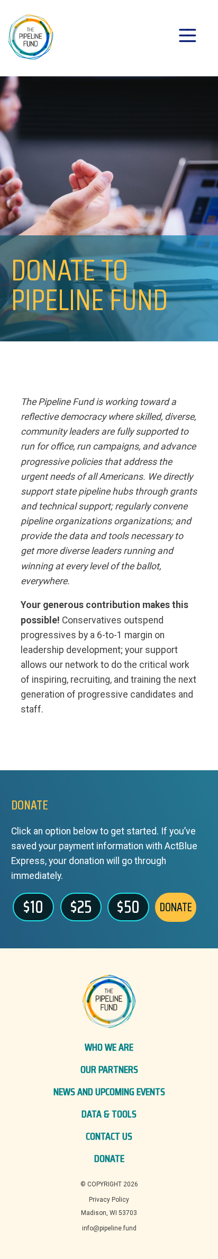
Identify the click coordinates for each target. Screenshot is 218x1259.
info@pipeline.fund (109, 1228)
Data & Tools (109, 1113)
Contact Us (109, 1136)
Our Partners (109, 1069)
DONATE (176, 907)
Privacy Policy (109, 1199)
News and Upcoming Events (109, 1091)
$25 (81, 907)
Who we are (109, 1046)
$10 (33, 907)
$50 (128, 907)
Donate (109, 1158)
